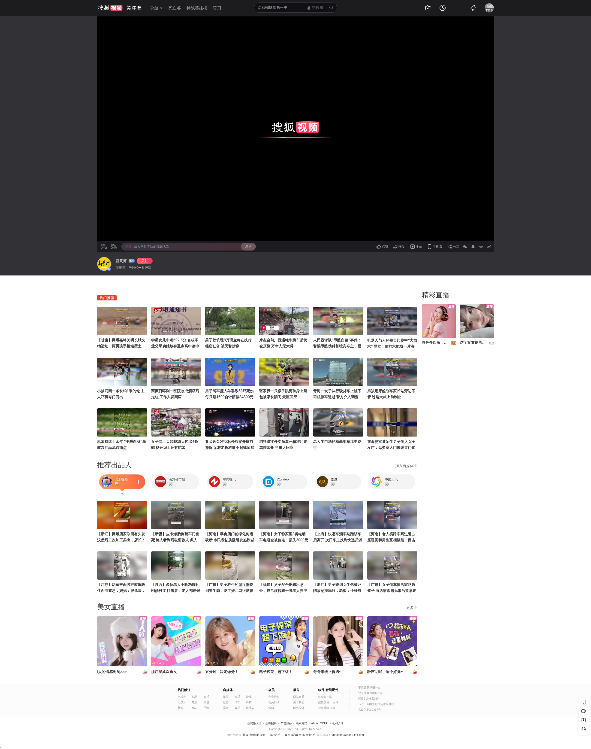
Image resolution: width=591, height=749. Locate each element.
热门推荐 (107, 298)
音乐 (237, 696)
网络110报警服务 (369, 698)
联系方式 (301, 723)
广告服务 (286, 723)
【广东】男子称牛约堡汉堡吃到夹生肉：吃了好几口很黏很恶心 (229, 591)
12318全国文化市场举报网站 (376, 704)
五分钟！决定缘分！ (221, 672)
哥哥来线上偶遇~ (327, 672)
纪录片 (182, 702)
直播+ (336, 702)
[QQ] (473, 247)
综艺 (195, 696)
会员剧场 (273, 702)
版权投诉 (298, 707)
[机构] (104, 264)
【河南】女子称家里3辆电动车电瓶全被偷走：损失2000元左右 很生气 (283, 540)
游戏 (249, 696)
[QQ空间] (481, 247)
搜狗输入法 (254, 723)
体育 (195, 707)
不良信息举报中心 (369, 687)
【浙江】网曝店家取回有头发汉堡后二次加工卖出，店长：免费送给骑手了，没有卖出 (121, 540)
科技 (249, 702)
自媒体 (228, 690)
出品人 (250, 707)
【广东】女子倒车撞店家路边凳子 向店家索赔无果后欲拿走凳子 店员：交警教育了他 (391, 591)
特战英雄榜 (197, 8)
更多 (410, 608)
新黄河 (121, 261)
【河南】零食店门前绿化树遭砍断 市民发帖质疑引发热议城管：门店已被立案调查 (229, 540)
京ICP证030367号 (369, 709)
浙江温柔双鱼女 (164, 672)
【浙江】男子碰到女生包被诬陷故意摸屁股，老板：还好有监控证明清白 (337, 591)
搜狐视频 (110, 8)
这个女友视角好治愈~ (477, 342)
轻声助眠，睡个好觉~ (385, 672)
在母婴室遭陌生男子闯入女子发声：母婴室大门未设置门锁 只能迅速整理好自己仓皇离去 (391, 448)
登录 (128, 246)
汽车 (237, 702)
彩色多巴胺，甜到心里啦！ (444, 342)
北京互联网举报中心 (370, 693)
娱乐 (206, 696)
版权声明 (274, 735)
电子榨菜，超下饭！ (275, 672)
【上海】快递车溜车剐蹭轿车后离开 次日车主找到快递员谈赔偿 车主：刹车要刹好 (337, 540)
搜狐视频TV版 (326, 707)
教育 (226, 702)
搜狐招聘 (271, 723)
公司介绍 (338, 723)
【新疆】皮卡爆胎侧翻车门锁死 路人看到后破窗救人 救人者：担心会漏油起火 (175, 540)
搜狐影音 (323, 702)
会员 (271, 690)
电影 (195, 702)
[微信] (465, 247)
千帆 (206, 707)
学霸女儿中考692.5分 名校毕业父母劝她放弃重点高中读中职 (175, 346)
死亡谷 (175, 8)
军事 (226, 707)
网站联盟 (298, 696)
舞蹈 (237, 707)
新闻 (180, 707)
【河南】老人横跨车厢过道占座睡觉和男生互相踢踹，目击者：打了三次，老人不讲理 (391, 540)
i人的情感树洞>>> (112, 672)
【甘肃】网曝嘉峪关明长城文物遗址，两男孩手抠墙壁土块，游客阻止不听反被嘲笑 (121, 346)
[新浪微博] (489, 247)
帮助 (271, 707)
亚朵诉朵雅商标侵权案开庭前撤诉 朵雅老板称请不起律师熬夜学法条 (229, 448)
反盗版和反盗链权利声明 (300, 735)
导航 (154, 8)
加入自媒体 (404, 466)
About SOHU (319, 723)
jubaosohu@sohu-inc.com (347, 735)
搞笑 (226, 696)
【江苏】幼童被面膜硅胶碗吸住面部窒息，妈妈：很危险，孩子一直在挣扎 (121, 591)
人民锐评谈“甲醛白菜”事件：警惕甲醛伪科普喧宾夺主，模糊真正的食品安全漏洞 (337, 346)
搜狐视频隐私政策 (254, 735)
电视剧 (182, 696)
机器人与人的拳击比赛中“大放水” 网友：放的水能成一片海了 (392, 346)
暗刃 (217, 8)
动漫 (206, 702)
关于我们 (298, 702)
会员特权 (273, 696)
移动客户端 (325, 696)
